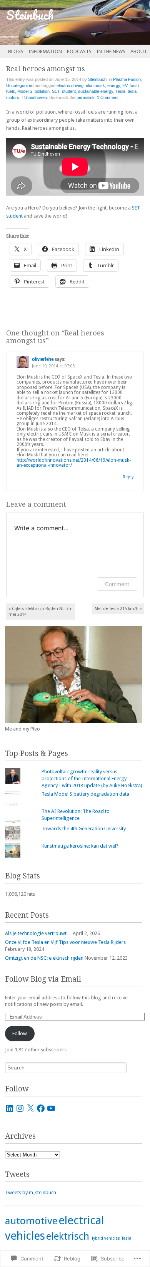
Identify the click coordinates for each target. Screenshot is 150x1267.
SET (56, 91)
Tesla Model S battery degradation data (85, 794)
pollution (42, 91)
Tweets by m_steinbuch (30, 1192)
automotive (31, 1221)
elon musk (95, 85)
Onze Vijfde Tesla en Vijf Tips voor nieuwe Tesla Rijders (65, 942)
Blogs (15, 51)
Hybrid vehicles (105, 1238)
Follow (19, 1033)
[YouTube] (51, 1108)
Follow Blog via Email (43, 979)
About (138, 51)
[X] (30, 1108)
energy (113, 85)
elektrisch (67, 1236)
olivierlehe (42, 359)
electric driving (70, 85)
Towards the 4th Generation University (84, 828)
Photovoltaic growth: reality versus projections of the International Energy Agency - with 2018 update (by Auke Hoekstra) (92, 778)
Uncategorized (19, 85)
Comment (117, 584)
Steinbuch (97, 79)
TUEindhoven (34, 97)
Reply (128, 476)
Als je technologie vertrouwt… (38, 933)
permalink (86, 97)
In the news (111, 51)
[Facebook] (40, 1108)
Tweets (17, 1174)
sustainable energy (95, 91)
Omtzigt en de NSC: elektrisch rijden (44, 958)
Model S (24, 91)
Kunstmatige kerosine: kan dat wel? (80, 846)
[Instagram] (20, 1108)
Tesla (120, 91)
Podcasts (79, 51)
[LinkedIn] (9, 1108)
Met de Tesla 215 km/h (118, 608)
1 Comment (107, 97)
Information (45, 51)
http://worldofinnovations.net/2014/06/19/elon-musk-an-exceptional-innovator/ (74, 463)
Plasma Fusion (127, 79)
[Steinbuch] (60, 22)
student (69, 91)
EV (124, 85)
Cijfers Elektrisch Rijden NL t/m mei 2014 (40, 611)
